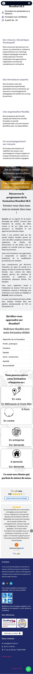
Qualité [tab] (6, 361)
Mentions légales (7, 656)
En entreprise (16, 440)
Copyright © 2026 (16, 668)
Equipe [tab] (6, 352)
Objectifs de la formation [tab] (14, 339)
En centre (9, 420)
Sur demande (16, 445)
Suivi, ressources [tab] (10, 357)
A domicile (17, 461)
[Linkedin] (11, 583)
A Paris (25, 409)
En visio (16, 399)
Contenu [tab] (6, 348)
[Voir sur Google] (16, 545)
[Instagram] (7, 583)
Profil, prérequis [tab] (10, 344)
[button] (1, 530)
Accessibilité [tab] (8, 366)
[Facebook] (3, 583)
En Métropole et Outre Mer (16, 404)
